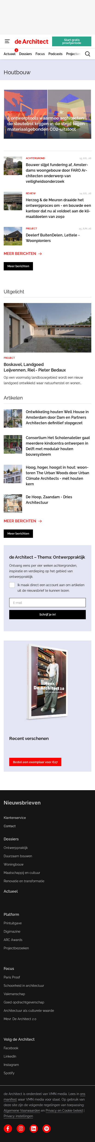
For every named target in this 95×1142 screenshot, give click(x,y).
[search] (87, 54)
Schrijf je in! (47, 614)
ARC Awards (13, 940)
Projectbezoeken (16, 948)
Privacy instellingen (18, 1116)
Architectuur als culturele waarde (29, 1010)
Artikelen (13, 398)
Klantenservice (15, 818)
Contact (10, 826)
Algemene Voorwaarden (22, 1110)
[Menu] (7, 41)
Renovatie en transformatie (24, 881)
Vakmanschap (14, 994)
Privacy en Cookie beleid (64, 1110)
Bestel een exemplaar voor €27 (35, 762)
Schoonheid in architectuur (24, 985)
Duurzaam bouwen (18, 856)
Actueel (11, 891)
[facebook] (8, 1128)
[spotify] (46, 1128)
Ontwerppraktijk (16, 848)
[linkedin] (34, 1128)
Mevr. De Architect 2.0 (20, 1019)
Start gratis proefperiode (71, 41)
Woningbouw (14, 864)
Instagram (11, 1065)
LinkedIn (10, 1056)
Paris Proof (12, 977)
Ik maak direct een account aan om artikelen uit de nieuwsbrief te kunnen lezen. (51, 587)
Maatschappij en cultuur (22, 873)
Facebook (11, 1048)
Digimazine (12, 931)
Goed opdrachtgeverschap (24, 1002)
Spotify (9, 1073)
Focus (9, 968)
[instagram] (21, 1128)
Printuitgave (13, 923)
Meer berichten (20, 253)
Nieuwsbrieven (22, 803)
